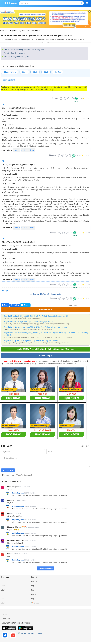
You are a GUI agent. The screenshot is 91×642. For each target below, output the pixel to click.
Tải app (36, 603)
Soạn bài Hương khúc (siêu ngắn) (16, 56)
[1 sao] (78, 305)
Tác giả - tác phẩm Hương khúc (15, 53)
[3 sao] (84, 305)
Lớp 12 (34, 577)
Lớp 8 (33, 585)
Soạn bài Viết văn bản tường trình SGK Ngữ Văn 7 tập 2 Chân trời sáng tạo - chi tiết (35, 327)
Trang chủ (5, 577)
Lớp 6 (33, 590)
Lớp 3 (3, 598)
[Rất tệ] (61, 98)
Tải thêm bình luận (45, 568)
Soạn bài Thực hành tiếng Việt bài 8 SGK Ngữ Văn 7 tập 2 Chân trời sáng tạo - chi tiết (36, 316)
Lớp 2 (33, 598)
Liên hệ (4, 614)
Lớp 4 (33, 594)
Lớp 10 (34, 581)
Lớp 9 (3, 585)
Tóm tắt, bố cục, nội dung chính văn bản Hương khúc (23, 49)
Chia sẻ (6, 305)
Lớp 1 (3, 603)
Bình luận (16, 305)
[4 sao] (86, 305)
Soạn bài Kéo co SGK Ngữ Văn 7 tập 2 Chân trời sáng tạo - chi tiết (28, 321)
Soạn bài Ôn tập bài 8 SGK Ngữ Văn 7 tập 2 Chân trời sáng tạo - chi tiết (31, 340)
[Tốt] (72, 98)
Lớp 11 (3, 581)
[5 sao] (89, 305)
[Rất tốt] (76, 98)
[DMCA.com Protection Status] (30, 635)
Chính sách (6, 619)
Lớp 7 (3, 590)
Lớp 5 (3, 594)
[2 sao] (81, 305)
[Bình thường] (68, 98)
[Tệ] (64, 98)
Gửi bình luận (8, 470)
